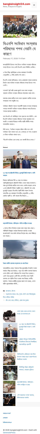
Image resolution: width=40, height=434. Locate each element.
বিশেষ (13, 291)
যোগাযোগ (5, 418)
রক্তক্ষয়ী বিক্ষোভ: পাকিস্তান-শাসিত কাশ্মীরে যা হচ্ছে (17, 223)
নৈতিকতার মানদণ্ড (7, 422)
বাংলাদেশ (8, 291)
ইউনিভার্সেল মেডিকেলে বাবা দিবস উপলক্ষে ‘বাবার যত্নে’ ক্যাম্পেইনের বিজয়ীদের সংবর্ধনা (26, 356)
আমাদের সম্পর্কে (6, 413)
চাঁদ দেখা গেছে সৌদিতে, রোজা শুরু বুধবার (17, 300)
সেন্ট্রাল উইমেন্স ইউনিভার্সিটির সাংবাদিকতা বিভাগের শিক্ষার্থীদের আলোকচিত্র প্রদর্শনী (27, 341)
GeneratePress (9, 433)
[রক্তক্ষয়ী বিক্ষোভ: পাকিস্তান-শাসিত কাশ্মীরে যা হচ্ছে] (20, 218)
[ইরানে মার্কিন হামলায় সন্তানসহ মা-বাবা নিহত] (20, 258)
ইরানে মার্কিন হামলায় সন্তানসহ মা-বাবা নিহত (15, 263)
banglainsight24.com (16, 3)
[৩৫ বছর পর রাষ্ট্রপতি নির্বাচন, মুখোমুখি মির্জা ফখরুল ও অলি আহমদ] (20, 168)
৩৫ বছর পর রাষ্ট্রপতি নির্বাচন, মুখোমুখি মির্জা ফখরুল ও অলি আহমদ (27, 326)
